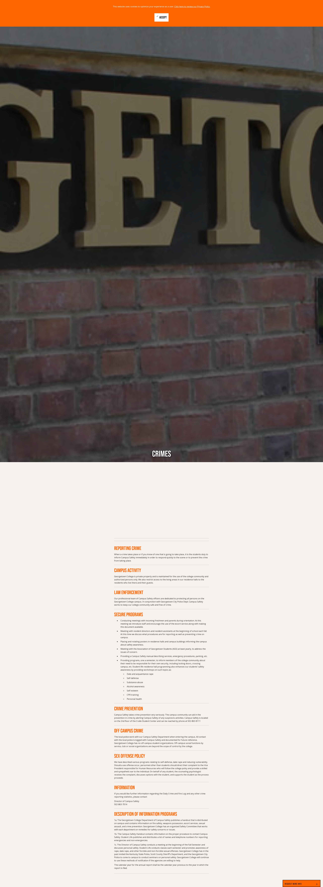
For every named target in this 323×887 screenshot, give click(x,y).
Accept (161, 17)
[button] (301, 883)
